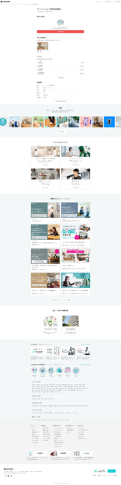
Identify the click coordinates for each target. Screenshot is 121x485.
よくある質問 (81, 434)
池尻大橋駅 (45, 405)
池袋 (66, 388)
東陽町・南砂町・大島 (53, 390)
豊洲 (42, 386)
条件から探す (45, 427)
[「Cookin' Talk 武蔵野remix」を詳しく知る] (21, 121)
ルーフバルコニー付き (36, 412)
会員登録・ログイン (82, 438)
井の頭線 (80, 384)
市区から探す (45, 432)
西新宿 (65, 386)
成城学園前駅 (50, 405)
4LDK (68, 419)
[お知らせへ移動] (116, 1)
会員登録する (111, 470)
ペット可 (54, 412)
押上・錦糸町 (55, 388)
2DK (50, 419)
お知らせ (33, 430)
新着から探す (45, 430)
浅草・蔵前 (50, 388)
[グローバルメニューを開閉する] (119, 1)
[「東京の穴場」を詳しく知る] (80, 121)
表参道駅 (76, 405)
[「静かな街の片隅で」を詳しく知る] (68, 121)
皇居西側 (51, 386)
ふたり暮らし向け (68, 412)
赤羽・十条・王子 (80, 390)
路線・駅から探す (46, 434)
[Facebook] (8, 476)
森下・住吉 (46, 388)
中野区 (49, 398)
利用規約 (99, 475)
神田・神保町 (40, 390)
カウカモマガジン (57, 446)
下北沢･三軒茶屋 (58, 384)
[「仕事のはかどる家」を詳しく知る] (92, 121)
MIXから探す (45, 440)
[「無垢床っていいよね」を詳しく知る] (45, 121)
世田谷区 (42, 398)
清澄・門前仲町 (46, 386)
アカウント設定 (35, 440)
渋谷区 (46, 398)
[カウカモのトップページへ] (5, 1)
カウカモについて (98, 1)
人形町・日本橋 (85, 388)
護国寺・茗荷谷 (70, 388)
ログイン (109, 1)
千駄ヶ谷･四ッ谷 (61, 386)
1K (34, 419)
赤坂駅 (68, 405)
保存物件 (33, 434)
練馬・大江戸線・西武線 (36, 391)
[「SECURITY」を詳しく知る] (104, 121)
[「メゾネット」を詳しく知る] (33, 121)
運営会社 (94, 475)
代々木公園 (76, 384)
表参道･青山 (34, 384)
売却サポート (69, 427)
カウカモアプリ (81, 432)
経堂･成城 (37, 388)
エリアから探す (46, 436)
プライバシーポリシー (107, 475)
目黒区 (39, 398)
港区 (32, 398)
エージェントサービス (58, 427)
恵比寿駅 (72, 405)
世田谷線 (33, 388)
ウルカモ (69, 432)
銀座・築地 (39, 386)
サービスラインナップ (58, 430)
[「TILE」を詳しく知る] (57, 121)
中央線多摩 (52, 391)
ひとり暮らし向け (61, 412)
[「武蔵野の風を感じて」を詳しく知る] (9, 121)
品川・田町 (34, 386)
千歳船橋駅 (56, 405)
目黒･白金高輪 (51, 384)
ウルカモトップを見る (85, 344)
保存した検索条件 (35, 436)
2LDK (53, 419)
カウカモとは (81, 427)
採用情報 (115, 475)
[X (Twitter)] (5, 476)
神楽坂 (84, 384)
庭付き (42, 412)
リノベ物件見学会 (57, 436)
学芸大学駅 (81, 405)
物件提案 (56, 438)
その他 (59, 391)
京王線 (41, 388)
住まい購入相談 (57, 434)
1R (32, 419)
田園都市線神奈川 (73, 390)
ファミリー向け (74, 412)
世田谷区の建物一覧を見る (60, 101)
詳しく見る (45, 164)
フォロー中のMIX (35, 438)
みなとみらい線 (66, 390)
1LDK (39, 419)
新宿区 (35, 398)
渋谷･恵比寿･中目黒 (45, 384)
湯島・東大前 (79, 388)
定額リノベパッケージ (58, 440)
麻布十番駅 (85, 405)
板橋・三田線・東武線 (45, 391)
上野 (75, 388)
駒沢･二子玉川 (70, 384)
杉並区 (53, 398)
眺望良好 (50, 412)
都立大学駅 (60, 405)
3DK (58, 419)
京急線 (56, 391)
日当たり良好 (46, 412)
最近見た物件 (34, 432)
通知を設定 (61, 31)
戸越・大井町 (76, 386)
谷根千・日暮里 (34, 390)
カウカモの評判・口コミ (83, 430)
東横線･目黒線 (64, 384)
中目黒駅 (64, 405)
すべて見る (60, 131)
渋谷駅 (41, 405)
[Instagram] (11, 476)
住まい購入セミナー (58, 432)
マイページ (34, 427)
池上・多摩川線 (82, 386)
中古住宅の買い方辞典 (58, 442)
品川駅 (38, 405)
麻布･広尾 (39, 384)
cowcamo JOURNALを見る (84, 364)
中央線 (55, 386)
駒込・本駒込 (46, 390)
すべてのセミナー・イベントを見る (60, 300)
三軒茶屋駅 (34, 405)
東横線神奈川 (60, 390)
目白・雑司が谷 (61, 388)
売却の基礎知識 (70, 430)
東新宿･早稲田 (70, 386)
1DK (36, 419)
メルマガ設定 (34, 442)
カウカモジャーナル (58, 444)
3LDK (61, 419)
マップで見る (60, 77)
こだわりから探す (46, 438)
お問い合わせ (81, 436)
